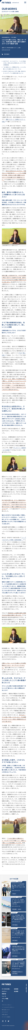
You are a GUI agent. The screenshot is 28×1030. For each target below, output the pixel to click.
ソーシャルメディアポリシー (8, 1007)
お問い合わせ (5, 1014)
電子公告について (6, 1009)
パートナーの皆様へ (6, 1017)
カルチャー (4, 991)
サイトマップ (5, 1012)
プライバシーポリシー (7, 1005)
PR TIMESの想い (6, 989)
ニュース (4, 996)
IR (2, 1001)
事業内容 (4, 993)
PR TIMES (6, 54)
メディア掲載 (5, 998)
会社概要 (16, 991)
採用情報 (16, 989)
